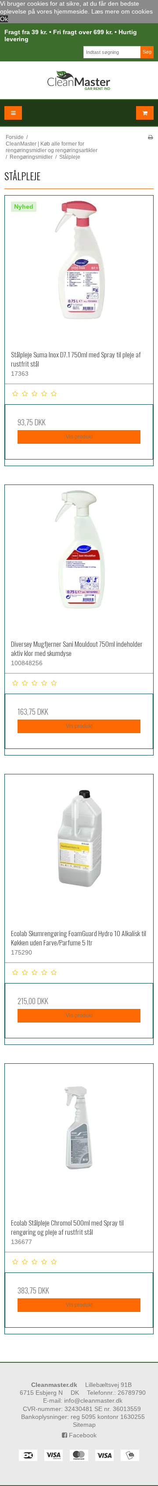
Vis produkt (79, 437)
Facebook (82, 1435)
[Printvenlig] (150, 137)
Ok (4, 18)
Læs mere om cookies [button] (122, 11)
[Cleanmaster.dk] (79, 80)
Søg (147, 51)
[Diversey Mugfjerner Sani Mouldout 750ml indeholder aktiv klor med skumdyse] (79, 559)
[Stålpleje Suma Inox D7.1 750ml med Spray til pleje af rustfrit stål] (79, 270)
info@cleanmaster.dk (93, 1400)
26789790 (132, 1392)
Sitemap (84, 1424)
